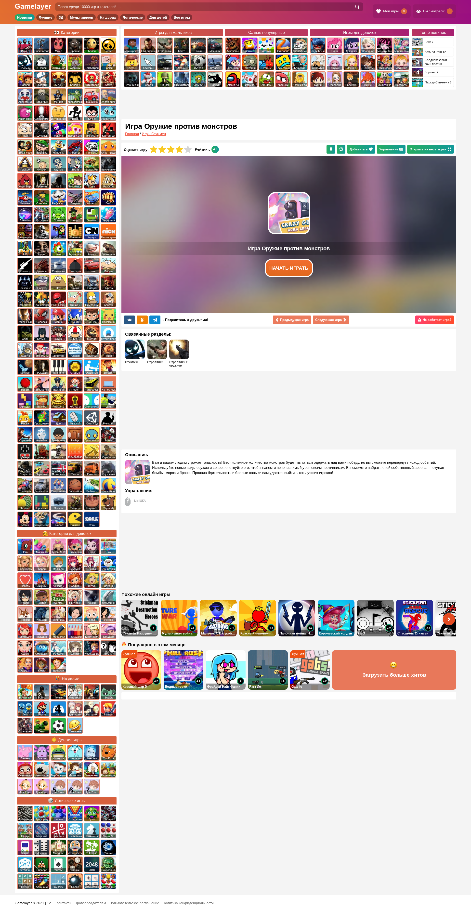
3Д (61, 17)
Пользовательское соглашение (134, 903)
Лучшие (45, 17)
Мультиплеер (81, 17)
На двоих (108, 17)
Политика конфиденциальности (188, 903)
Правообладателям (90, 903)
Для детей (158, 17)
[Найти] (357, 6)
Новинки (24, 17)
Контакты (63, 903)
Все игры (182, 17)
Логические (133, 17)
